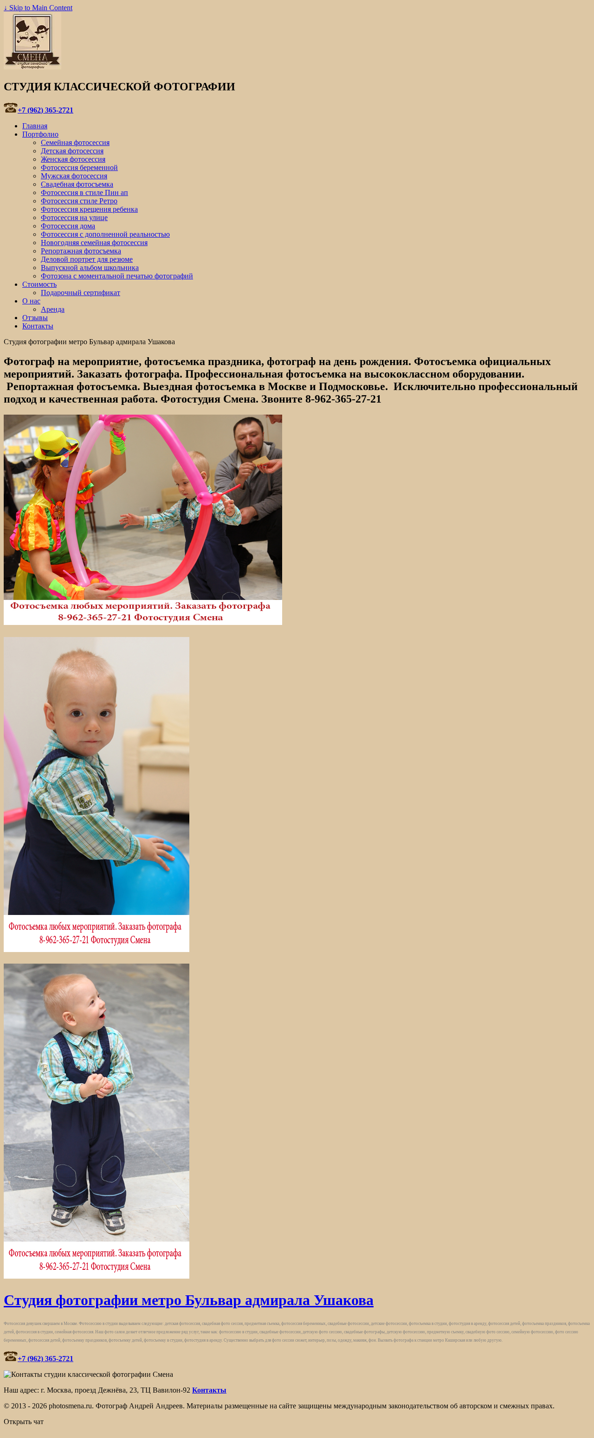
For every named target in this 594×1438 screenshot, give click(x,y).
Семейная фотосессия (75, 142)
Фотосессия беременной (79, 167)
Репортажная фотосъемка (81, 251)
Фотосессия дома (68, 226)
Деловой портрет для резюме (87, 259)
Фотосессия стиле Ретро (79, 201)
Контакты (37, 326)
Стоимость (39, 284)
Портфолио (40, 134)
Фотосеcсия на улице (74, 217)
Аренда (53, 309)
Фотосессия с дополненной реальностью (105, 234)
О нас (31, 301)
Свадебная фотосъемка (77, 184)
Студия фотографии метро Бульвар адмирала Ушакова (189, 1300)
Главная (34, 126)
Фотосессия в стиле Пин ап (84, 192)
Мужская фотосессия (74, 176)
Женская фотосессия (73, 159)
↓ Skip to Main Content (38, 8)
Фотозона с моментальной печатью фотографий (117, 276)
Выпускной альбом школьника (90, 267)
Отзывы (35, 318)
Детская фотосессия (72, 151)
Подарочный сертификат (80, 292)
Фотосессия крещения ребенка (89, 209)
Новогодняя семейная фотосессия (94, 242)
